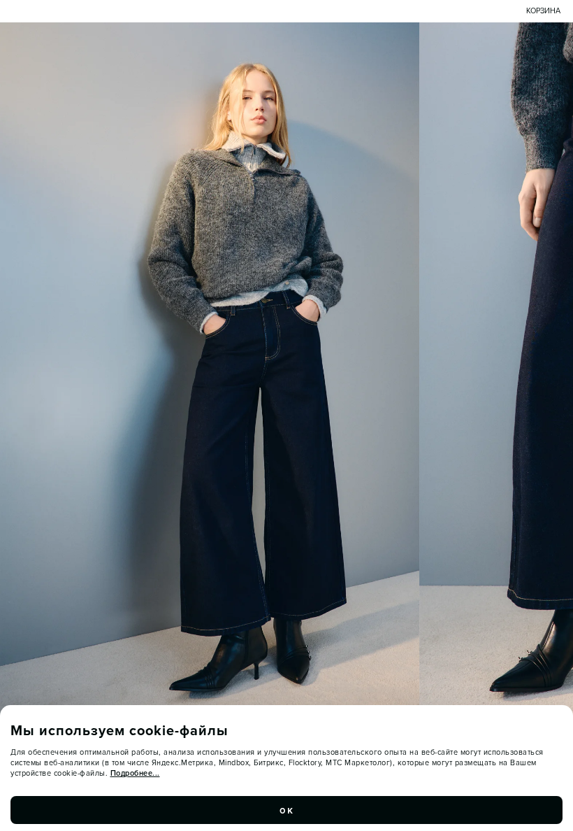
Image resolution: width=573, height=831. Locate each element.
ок (286, 810)
